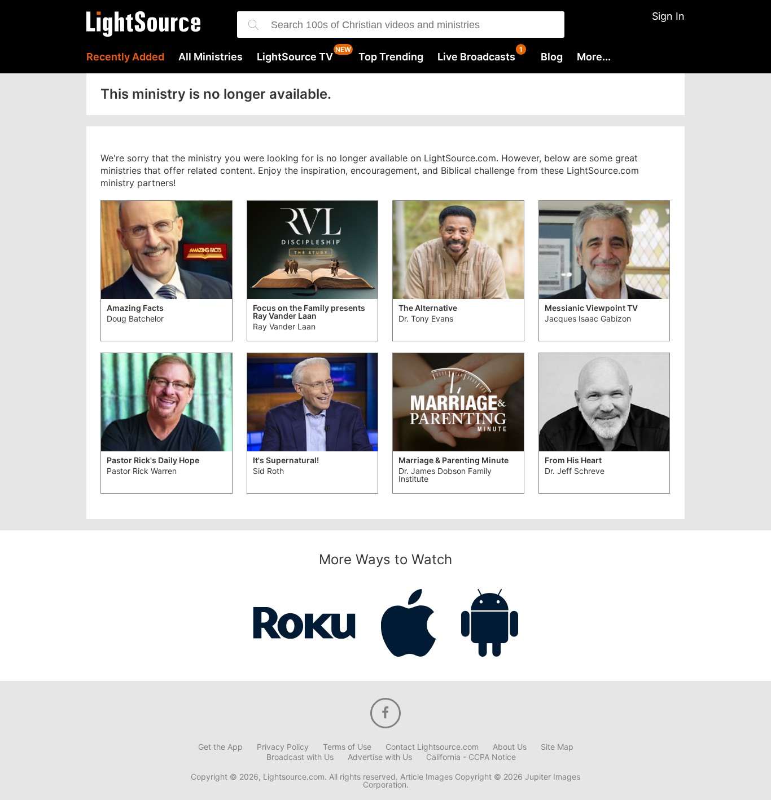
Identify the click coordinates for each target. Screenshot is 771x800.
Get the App (220, 747)
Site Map (557, 747)
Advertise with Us (380, 757)
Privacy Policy (283, 747)
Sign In (668, 16)
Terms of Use (347, 747)
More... (594, 57)
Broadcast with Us (300, 757)
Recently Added (125, 57)
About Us (510, 747)
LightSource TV (295, 57)
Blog (552, 57)
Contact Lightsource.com (432, 747)
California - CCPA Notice (471, 757)
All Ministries (210, 57)
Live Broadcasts (476, 57)
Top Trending (390, 57)
